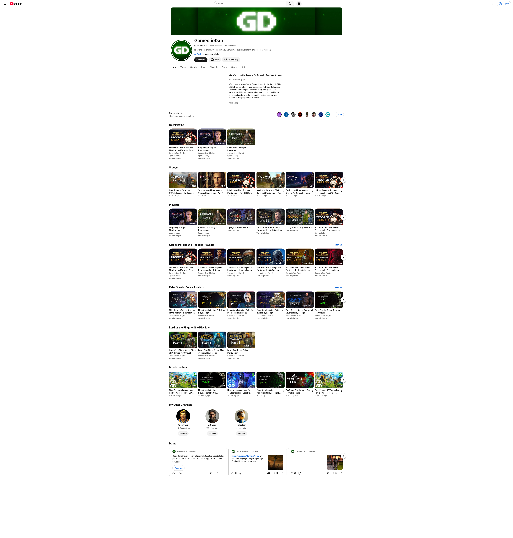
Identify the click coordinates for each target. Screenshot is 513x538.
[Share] (211, 473)
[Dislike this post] (181, 473)
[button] (233, 103)
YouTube (200, 54)
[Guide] (4, 3)
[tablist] (256, 67)
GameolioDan (174, 153)
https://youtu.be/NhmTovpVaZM (245, 456)
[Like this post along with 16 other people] (173, 473)
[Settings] (492, 3)
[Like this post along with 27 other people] (292, 473)
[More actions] (196, 190)
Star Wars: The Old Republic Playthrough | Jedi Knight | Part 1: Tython (256, 75)
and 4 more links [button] (212, 54)
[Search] (290, 3)
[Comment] (217, 473)
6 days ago (193, 451)
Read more (233, 103)
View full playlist (175, 158)
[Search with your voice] (299, 3)
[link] (198, 463)
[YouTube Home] (15, 3)
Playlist (183, 153)
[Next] (343, 180)
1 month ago (253, 451)
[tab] (174, 67)
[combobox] (250, 3)
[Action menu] (223, 473)
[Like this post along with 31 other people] (233, 473)
